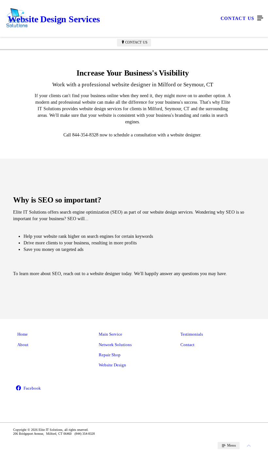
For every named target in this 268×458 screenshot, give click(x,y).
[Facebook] (52, 388)
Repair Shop (110, 354)
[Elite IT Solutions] (127, 18)
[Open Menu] (260, 18)
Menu (231, 445)
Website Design (112, 364)
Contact (187, 344)
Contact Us (136, 42)
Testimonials (191, 334)
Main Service (110, 334)
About (22, 344)
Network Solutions (115, 344)
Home (22, 334)
